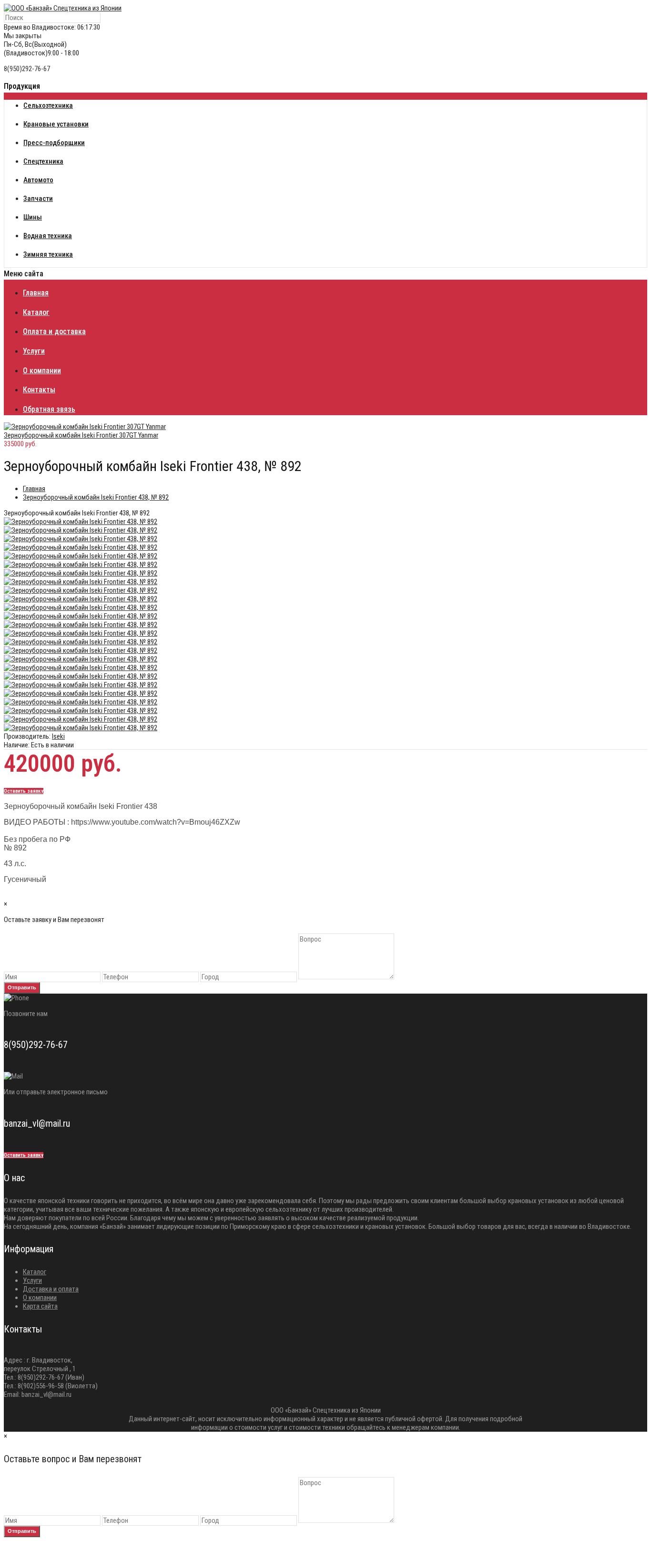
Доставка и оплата (51, 1289)
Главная (34, 488)
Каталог (34, 1272)
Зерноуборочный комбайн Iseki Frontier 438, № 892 (96, 497)
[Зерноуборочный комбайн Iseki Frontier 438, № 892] (80, 521)
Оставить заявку (23, 791)
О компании (40, 1297)
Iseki (58, 736)
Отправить (22, 987)
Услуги (32, 1280)
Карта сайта (40, 1306)
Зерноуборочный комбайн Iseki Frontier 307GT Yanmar (81, 435)
